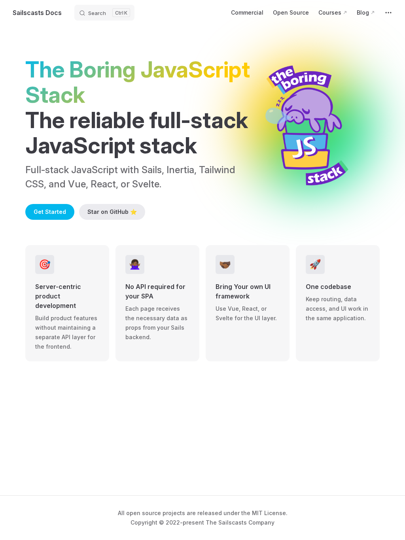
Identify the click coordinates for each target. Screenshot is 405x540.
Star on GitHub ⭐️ (112, 211)
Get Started (50, 211)
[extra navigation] (388, 12)
